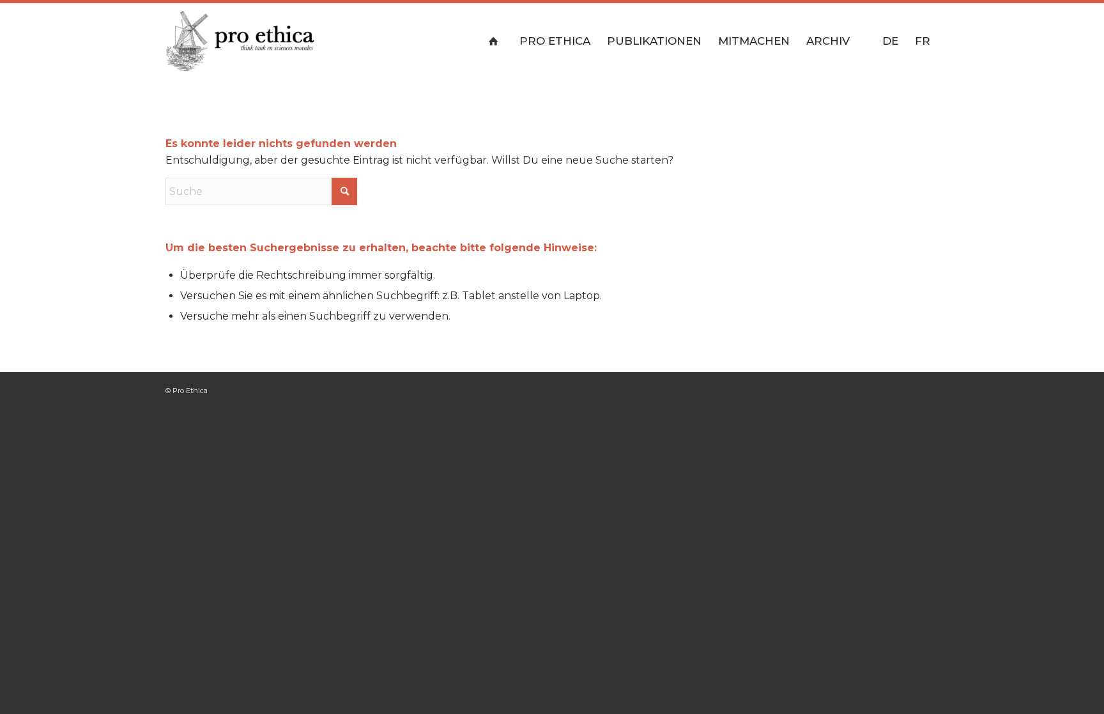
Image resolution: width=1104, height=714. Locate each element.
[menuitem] (496, 41)
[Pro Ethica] (240, 41)
